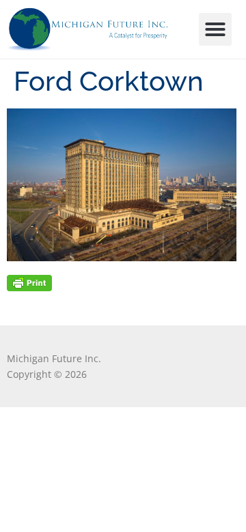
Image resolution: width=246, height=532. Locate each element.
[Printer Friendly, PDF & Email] (29, 282)
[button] (215, 29)
